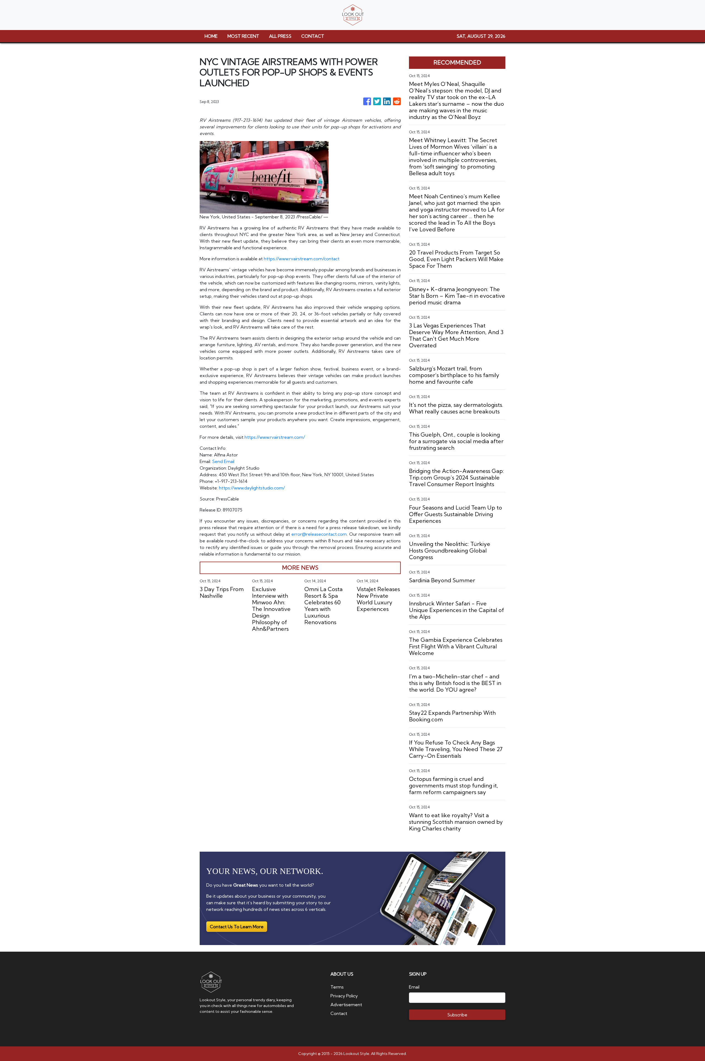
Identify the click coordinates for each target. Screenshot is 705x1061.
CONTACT (312, 36)
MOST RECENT (243, 36)
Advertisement (346, 1004)
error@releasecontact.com (319, 534)
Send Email (223, 461)
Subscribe (457, 1014)
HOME (211, 36)
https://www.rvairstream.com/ (275, 437)
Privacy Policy (344, 995)
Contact (338, 1013)
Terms (337, 987)
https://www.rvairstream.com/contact (302, 258)
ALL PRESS (280, 36)
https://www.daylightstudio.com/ (252, 488)
